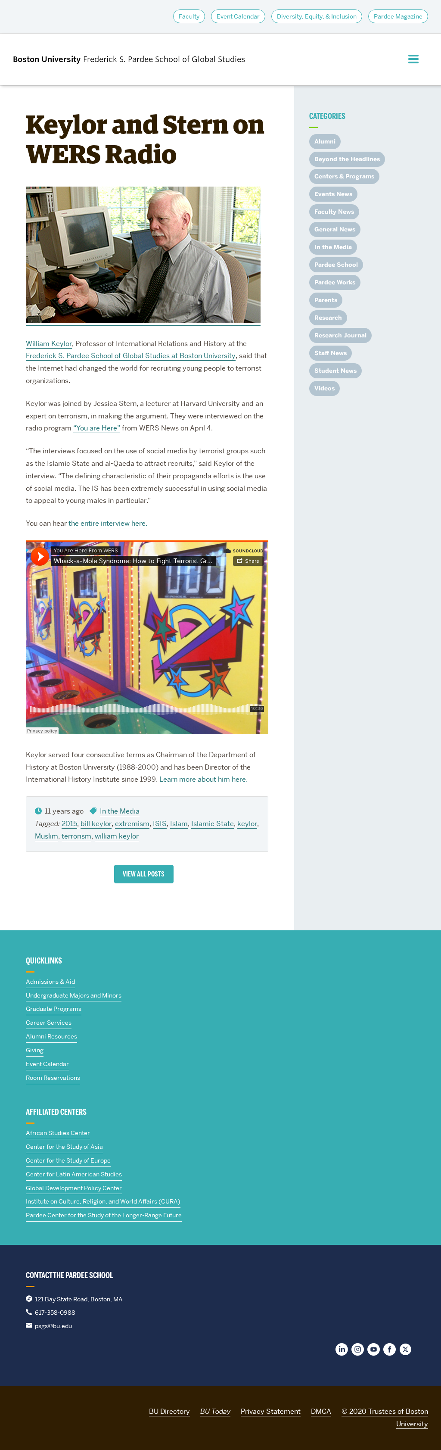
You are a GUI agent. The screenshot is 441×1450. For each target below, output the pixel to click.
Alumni (324, 141)
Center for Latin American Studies (74, 1174)
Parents (325, 300)
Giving (34, 1050)
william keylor (117, 836)
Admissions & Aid (50, 981)
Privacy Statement (271, 1411)
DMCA (321, 1411)
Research (328, 318)
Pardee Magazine (398, 16)
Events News (333, 194)
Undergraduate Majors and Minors (73, 995)
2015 (69, 823)
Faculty (189, 16)
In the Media (120, 811)
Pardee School (336, 265)
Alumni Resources (51, 1036)
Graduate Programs (53, 1009)
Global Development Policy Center (74, 1188)
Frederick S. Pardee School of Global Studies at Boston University (131, 355)
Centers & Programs (344, 176)
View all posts (144, 874)
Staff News (330, 353)
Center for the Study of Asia (64, 1147)
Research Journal (340, 335)
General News (334, 229)
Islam (179, 823)
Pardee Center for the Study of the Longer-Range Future (104, 1215)
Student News (335, 371)
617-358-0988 (55, 1312)
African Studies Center (58, 1133)
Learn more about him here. (203, 779)
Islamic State (212, 823)
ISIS (160, 823)
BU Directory (169, 1411)
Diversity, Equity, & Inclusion (317, 16)
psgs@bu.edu (53, 1326)
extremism (132, 823)
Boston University (37, 1410)
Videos (324, 388)
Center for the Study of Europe (68, 1160)
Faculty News (334, 212)
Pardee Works (334, 282)
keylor (247, 823)
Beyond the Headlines (347, 159)
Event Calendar (238, 16)
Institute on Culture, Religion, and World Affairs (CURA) (103, 1201)
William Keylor (49, 343)
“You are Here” (96, 428)
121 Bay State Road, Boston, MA (79, 1299)
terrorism (76, 836)
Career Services (48, 1022)
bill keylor (96, 823)
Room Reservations (53, 1078)
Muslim (46, 836)
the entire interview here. (107, 523)
